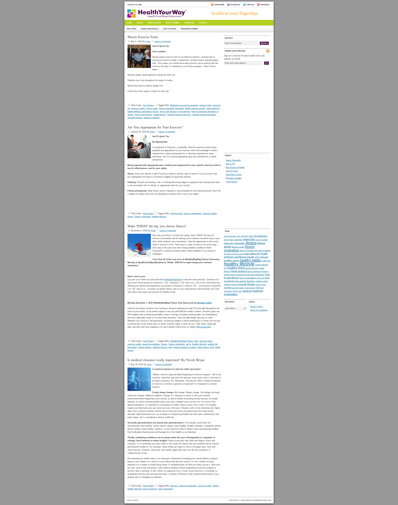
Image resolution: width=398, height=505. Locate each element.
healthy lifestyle (159, 216)
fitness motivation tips (249, 251)
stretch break (250, 288)
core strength (242, 236)
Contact (203, 23)
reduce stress (261, 285)
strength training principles (204, 114)
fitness (130, 216)
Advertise (189, 23)
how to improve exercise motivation (247, 274)
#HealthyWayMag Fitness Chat (184, 341)
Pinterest (265, 5)
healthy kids (266, 261)
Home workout (239, 271)
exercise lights (206, 341)
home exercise (252, 268)
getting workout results (195, 108)
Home (129, 23)
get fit (188, 344)
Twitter (250, 5)
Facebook (235, 5)
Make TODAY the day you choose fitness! (156, 226)
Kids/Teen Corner (189, 29)
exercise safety (138, 108)
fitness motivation (143, 216)
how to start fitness (143, 114)
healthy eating (231, 260)
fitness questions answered (171, 108)
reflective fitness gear (162, 347)
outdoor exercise (231, 285)
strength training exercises (179, 114)
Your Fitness (148, 105)
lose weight (240, 281)
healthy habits (250, 260)
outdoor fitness (144, 347)
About (140, 23)
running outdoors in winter (184, 347)
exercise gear (176, 213)
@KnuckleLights (203, 327)
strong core (237, 291)
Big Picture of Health (235, 167)
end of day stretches (233, 240)
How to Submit (173, 23)
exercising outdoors (151, 344)
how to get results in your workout (175, 111)
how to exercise (150, 489)
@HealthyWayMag (172, 279)
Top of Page (132, 500)
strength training (238, 288)
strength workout (134, 118)
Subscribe (219, 5)
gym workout (261, 257)
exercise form (205, 105)
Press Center (154, 23)
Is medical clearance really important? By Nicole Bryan (165, 359)
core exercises (230, 236)
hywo (148, 41)
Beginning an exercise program (184, 105)
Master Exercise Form (142, 37)
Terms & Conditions (259, 310)
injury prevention (165, 489)
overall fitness (159, 114)
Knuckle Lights (204, 303)
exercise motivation (188, 486)
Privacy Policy (256, 306)
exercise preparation (192, 213)
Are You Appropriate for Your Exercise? (155, 127)
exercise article (261, 240)
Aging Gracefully (150, 29)
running (227, 287)
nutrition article (262, 281)
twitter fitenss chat (205, 347)
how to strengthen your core (252, 278)
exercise (174, 486)
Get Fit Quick (169, 29)
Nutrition (251, 281)
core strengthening (257, 236)
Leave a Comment (162, 41)
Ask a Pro (131, 29)
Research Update (233, 178)
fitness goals (152, 108)
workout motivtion (152, 118)
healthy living (236, 268)
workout (247, 291)
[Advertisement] (247, 88)
